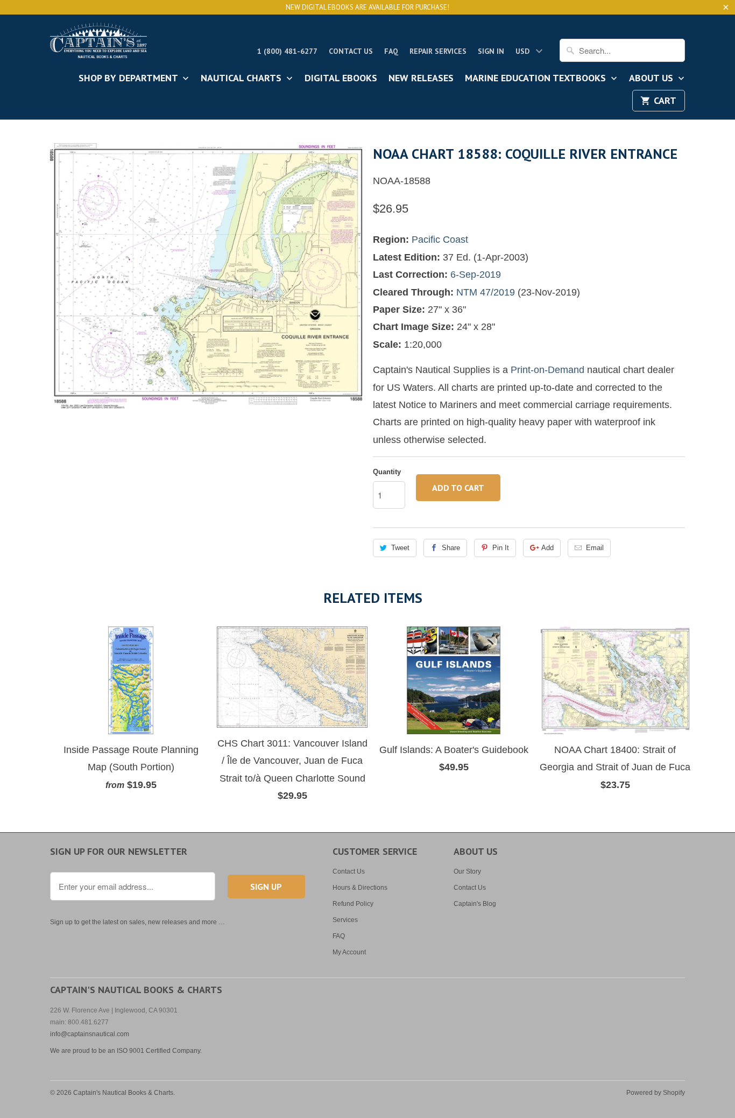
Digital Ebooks (341, 78)
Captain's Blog (475, 904)
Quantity (387, 472)
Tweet (400, 548)
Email (595, 548)
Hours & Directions (360, 887)
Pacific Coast (440, 239)
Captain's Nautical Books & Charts (123, 1092)
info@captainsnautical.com (89, 1034)
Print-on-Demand (547, 369)
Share (451, 548)
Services (345, 920)
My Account (349, 952)
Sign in (491, 51)
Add (547, 548)
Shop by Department (129, 78)
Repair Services (438, 51)
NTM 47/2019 (485, 292)
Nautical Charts (242, 78)
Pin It (500, 548)
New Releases (421, 78)
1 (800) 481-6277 (287, 51)
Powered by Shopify (655, 1092)
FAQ (391, 51)
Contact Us (351, 51)
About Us (652, 78)
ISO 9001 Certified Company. (159, 1050)
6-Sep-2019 (475, 274)
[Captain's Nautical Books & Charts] (98, 44)
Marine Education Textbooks (537, 78)
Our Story (467, 871)
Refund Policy (353, 904)
